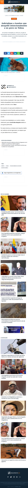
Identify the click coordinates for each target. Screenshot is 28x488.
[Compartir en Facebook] (5, 53)
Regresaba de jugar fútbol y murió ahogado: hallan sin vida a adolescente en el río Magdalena (13, 418)
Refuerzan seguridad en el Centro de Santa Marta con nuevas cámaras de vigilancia (13, 356)
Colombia (14, 18)
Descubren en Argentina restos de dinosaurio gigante (13, 460)
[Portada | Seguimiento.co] (14, 472)
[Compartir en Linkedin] (15, 53)
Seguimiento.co (10, 85)
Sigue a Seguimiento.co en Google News (12, 172)
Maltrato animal (4, 167)
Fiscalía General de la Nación (15, 165)
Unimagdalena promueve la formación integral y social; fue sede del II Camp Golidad (12, 377)
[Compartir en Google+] (12, 53)
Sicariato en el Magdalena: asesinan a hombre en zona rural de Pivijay (11, 397)
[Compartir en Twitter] (8, 53)
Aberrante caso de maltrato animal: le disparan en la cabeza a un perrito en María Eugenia (14, 143)
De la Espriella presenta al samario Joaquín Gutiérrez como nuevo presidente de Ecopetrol (13, 235)
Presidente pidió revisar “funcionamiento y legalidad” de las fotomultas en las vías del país (13, 213)
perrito (2, 165)
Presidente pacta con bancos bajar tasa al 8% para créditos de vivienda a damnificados (13, 256)
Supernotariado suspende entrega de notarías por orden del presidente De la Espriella (12, 299)
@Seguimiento (12, 87)
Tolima (7, 165)
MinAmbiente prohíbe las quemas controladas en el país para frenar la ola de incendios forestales (13, 321)
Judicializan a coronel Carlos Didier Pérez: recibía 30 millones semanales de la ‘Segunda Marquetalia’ (12, 278)
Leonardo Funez (18, 486)
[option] (14, 65)
